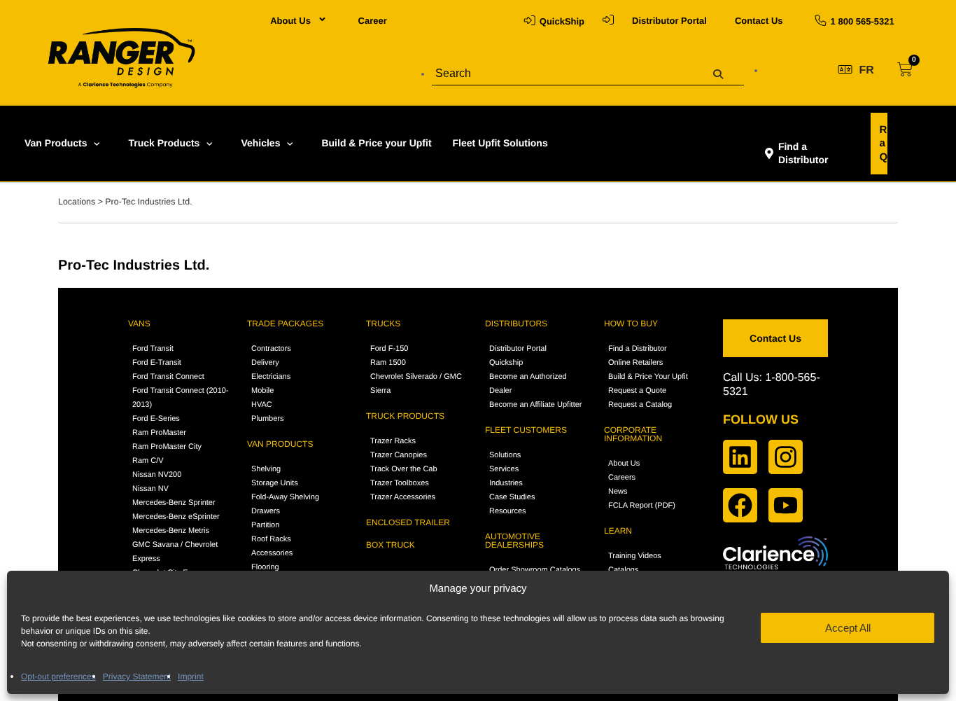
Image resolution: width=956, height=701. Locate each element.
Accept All (848, 628)
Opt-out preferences (58, 676)
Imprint (191, 676)
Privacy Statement (137, 676)
